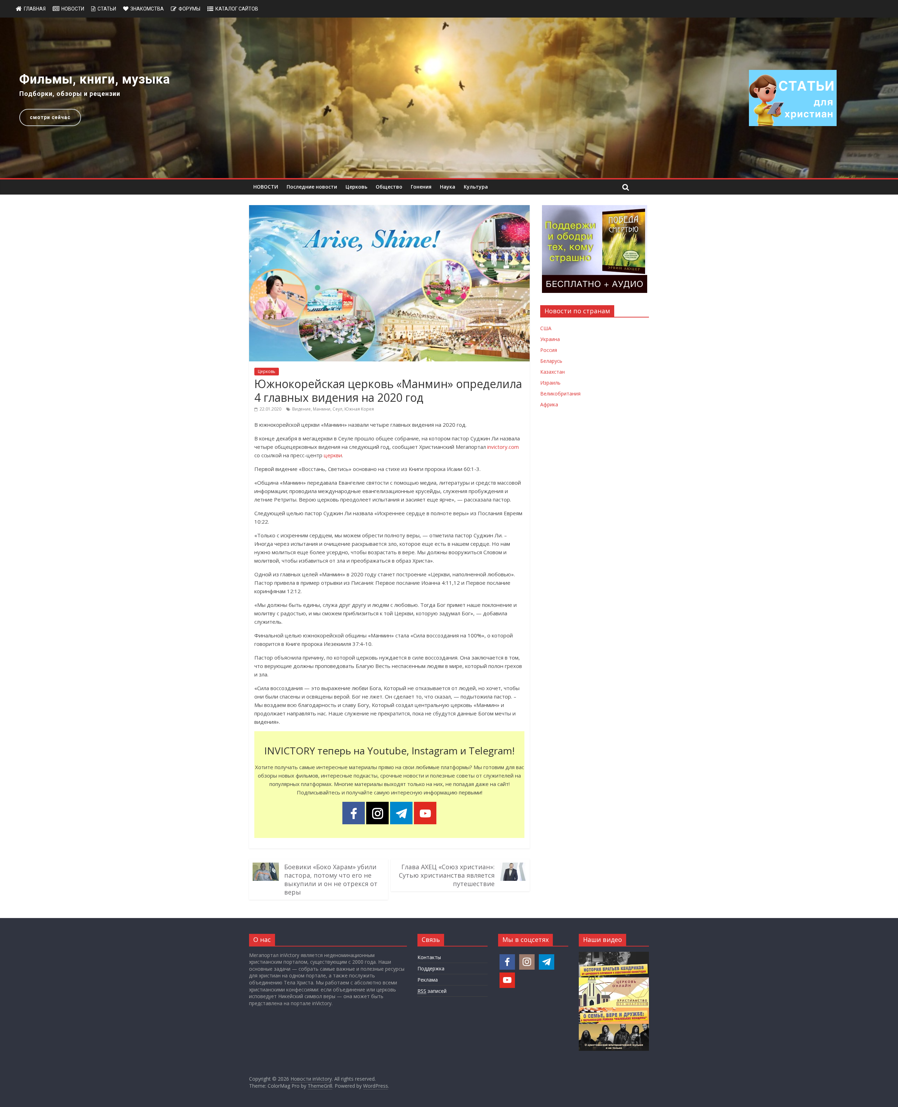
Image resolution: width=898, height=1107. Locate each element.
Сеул (337, 409)
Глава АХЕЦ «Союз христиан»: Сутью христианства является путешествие (447, 875)
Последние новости (312, 186)
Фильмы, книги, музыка (94, 79)
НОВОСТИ (265, 186)
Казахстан (552, 371)
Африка (549, 404)
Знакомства (147, 9)
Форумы (189, 9)
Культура (476, 186)
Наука (447, 186)
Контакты (429, 957)
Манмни (321, 409)
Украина (550, 339)
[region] (449, 98)
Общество (389, 186)
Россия (548, 350)
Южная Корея (359, 409)
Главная (35, 9)
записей (432, 991)
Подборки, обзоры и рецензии (69, 93)
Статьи (107, 9)
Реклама (427, 979)
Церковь (356, 186)
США (545, 328)
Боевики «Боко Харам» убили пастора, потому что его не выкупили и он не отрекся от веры (330, 879)
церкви (333, 455)
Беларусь (551, 361)
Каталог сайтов (236, 9)
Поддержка (430, 968)
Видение (301, 409)
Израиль (550, 382)
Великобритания (560, 393)
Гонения (421, 186)
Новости (72, 9)
